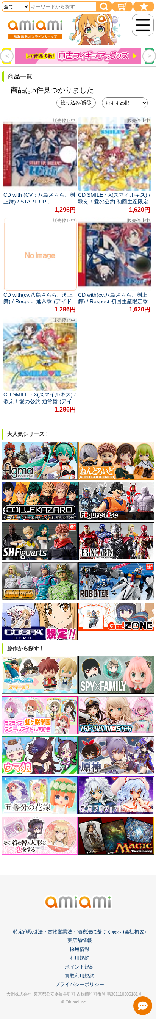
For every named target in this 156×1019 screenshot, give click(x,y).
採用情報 (79, 949)
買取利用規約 (79, 975)
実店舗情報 (79, 940)
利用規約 (79, 958)
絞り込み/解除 (76, 102)
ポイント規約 (79, 967)
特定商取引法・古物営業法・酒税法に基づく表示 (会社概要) (79, 931)
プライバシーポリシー (79, 984)
